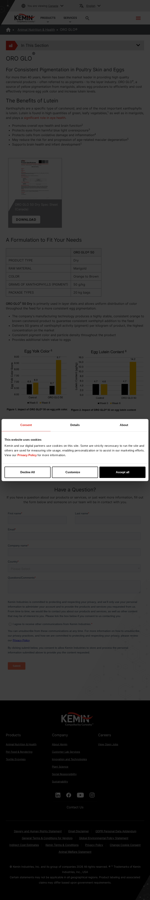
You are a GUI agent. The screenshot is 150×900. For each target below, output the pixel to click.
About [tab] (124, 425)
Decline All (27, 472)
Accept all (122, 472)
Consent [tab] (26, 425)
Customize (72, 472)
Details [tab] (75, 425)
